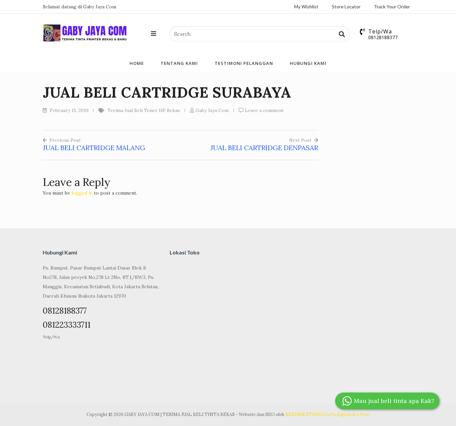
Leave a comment (264, 110)
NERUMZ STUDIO (304, 414)
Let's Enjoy (337, 414)
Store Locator (346, 6)
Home (137, 63)
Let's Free (359, 414)
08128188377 (383, 37)
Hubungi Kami (308, 63)
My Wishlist (306, 6)
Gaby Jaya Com (212, 110)
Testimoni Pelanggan (244, 63)
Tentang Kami (179, 63)
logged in (81, 193)
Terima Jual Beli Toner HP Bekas (143, 110)
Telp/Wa (51, 336)
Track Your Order (392, 6)
